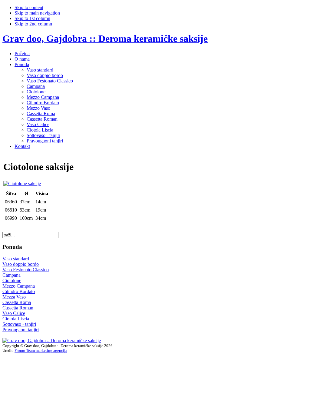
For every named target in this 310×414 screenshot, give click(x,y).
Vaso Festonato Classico (25, 269)
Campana (11, 275)
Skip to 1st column (32, 18)
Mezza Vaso (14, 296)
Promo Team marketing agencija (41, 350)
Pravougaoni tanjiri (20, 329)
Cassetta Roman (17, 307)
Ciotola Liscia (15, 318)
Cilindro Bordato (18, 291)
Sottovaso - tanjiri (19, 324)
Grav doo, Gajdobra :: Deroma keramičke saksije (105, 38)
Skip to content (29, 7)
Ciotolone (11, 280)
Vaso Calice (13, 313)
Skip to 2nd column (33, 23)
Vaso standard (15, 258)
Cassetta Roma (16, 302)
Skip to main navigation (37, 12)
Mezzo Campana (18, 286)
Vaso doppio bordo (20, 264)
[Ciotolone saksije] (22, 183)
